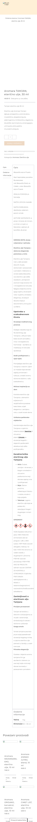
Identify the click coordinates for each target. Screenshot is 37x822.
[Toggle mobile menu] (33, 5)
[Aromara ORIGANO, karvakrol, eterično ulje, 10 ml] (10, 791)
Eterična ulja (24, 157)
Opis (4, 167)
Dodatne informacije (7, 173)
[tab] (7, 167)
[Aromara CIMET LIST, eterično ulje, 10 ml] (27, 791)
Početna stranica (11, 18)
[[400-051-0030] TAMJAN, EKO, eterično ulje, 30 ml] (18, 59)
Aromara (16, 157)
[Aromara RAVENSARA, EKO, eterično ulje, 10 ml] (10, 746)
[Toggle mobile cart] (29, 5)
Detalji (14, 777)
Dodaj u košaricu (14, 143)
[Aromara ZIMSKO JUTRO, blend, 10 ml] (27, 745)
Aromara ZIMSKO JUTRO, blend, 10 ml (25, 760)
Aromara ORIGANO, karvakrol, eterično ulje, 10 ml (9, 805)
